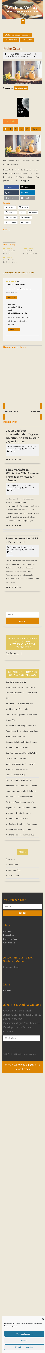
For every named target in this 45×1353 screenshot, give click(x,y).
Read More (12, 459)
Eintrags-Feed (12, 865)
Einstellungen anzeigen (24, 1347)
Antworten (11, 297)
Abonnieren (12, 1048)
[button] (43, 1319)
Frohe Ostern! (28, 248)
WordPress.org (12, 876)
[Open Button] (23, 21)
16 (27, 129)
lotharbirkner (11, 281)
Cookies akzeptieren (24, 1334)
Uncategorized (11, 40)
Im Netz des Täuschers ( (17, 797)
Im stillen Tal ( (12, 704)
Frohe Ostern (8, 248)
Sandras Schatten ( (14, 742)
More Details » (10, 121)
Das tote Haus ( (13, 715)
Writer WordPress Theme (20, 1064)
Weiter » (36, 129)
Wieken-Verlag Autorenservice (22, 9)
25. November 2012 (18, 446)
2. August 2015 (16, 547)
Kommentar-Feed (13, 870)
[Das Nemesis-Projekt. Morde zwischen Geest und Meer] (22, 107)
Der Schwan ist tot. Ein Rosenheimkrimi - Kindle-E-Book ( (20, 687)
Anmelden (10, 859)
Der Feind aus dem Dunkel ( (18, 753)
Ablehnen (24, 1341)
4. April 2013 (15, 485)
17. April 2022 (13, 54)
